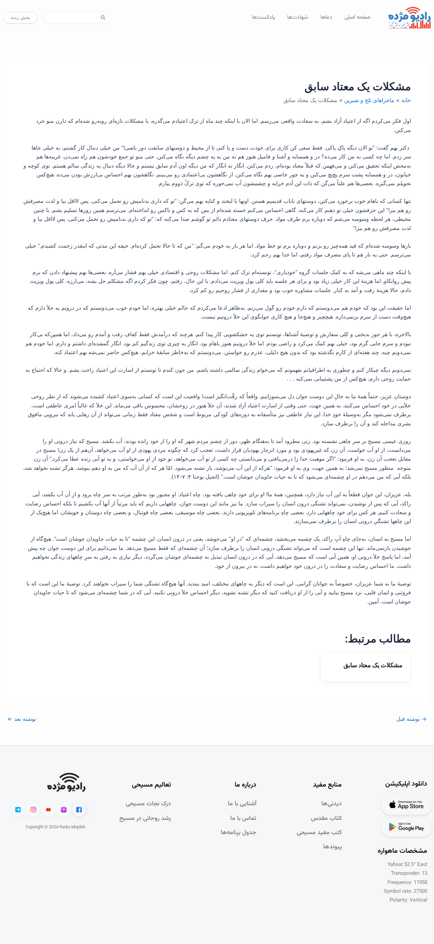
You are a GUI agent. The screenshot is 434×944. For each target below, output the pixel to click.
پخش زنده (20, 17)
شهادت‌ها (297, 17)
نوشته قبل (411, 718)
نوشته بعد (21, 718)
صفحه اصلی (357, 17)
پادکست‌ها (263, 17)
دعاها (326, 17)
